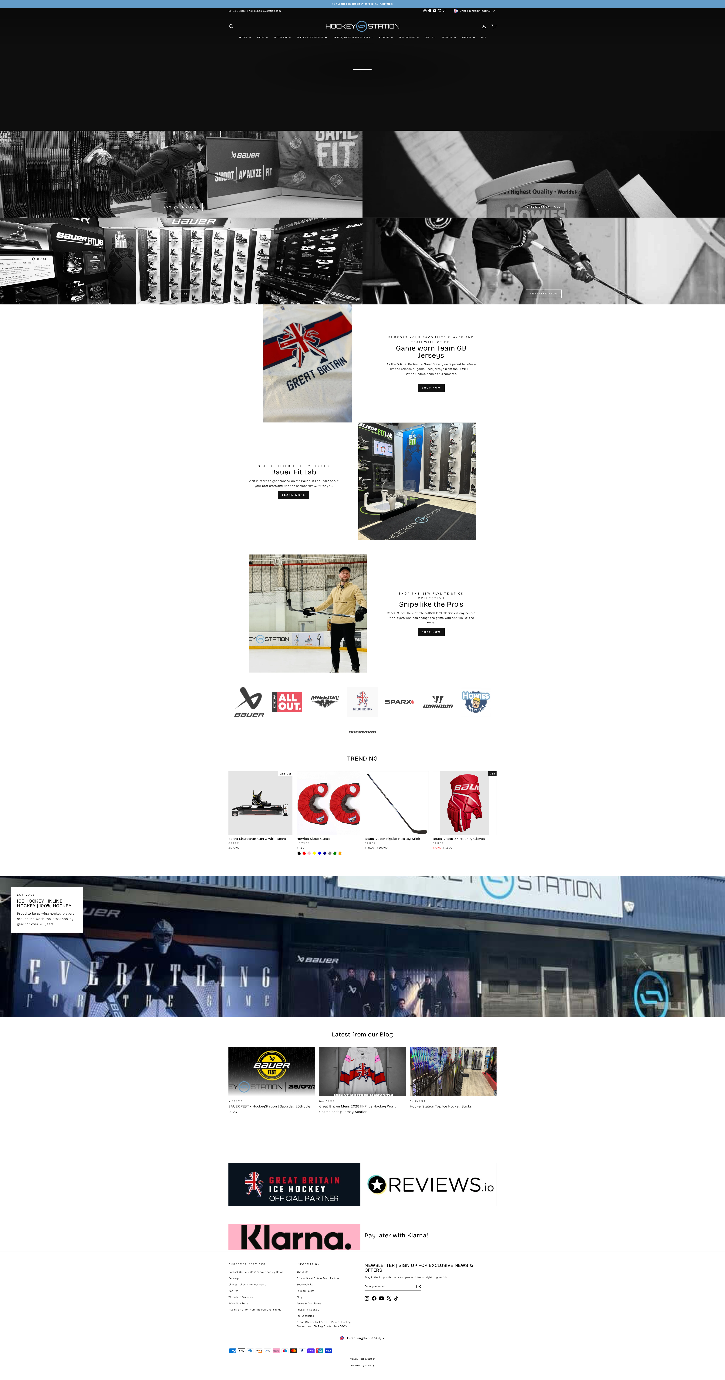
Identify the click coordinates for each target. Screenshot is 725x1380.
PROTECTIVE (281, 37)
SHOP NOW (431, 387)
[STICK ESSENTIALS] (543, 174)
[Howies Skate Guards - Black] (299, 853)
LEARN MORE (293, 495)
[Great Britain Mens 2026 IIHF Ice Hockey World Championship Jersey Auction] (362, 1071)
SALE (484, 37)
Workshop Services (240, 1297)
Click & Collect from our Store (247, 1284)
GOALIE (429, 37)
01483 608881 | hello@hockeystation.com (254, 10)
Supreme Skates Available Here (362, 79)
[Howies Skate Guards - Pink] (309, 853)
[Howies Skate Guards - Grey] (330, 853)
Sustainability (305, 1284)
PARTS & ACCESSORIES (310, 37)
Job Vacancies (305, 1315)
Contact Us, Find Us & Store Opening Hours (255, 1272)
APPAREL (466, 37)
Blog (299, 1297)
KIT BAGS (384, 37)
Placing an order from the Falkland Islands (254, 1309)
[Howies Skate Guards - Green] (335, 853)
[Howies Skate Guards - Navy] (324, 853)
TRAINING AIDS (407, 37)
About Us (302, 1272)
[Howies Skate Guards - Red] (304, 853)
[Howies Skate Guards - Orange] (340, 853)
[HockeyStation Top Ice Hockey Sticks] (453, 1071)
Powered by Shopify (362, 1365)
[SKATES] (181, 261)
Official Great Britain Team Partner (318, 1278)
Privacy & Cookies (308, 1309)
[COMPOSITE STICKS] (181, 174)
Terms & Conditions (309, 1303)
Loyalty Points (306, 1291)
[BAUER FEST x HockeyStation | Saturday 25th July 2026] (271, 1071)
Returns (233, 1291)
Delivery (233, 1278)
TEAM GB (447, 37)
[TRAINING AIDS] (543, 261)
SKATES (243, 37)
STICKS (260, 37)
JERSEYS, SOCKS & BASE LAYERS (352, 37)
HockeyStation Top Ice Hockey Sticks (441, 1106)
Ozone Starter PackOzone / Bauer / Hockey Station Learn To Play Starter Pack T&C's (324, 1324)
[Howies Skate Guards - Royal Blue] (319, 853)
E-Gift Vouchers (238, 1303)
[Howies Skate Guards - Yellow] (314, 853)
